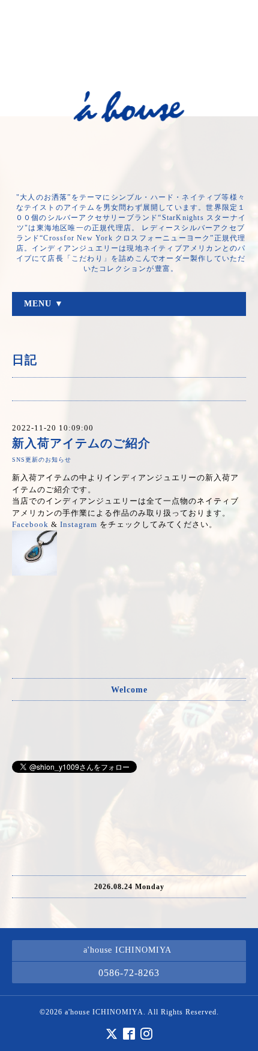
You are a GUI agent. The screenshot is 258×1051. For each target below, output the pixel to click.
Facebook (30, 524)
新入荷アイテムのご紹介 (81, 443)
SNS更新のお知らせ (41, 459)
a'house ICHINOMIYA (104, 1012)
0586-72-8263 (129, 973)
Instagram (78, 524)
